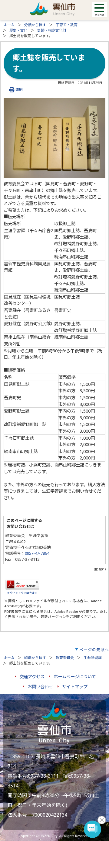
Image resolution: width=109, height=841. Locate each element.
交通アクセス (32, 676)
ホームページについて (75, 676)
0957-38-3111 (43, 776)
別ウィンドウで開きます (22, 593)
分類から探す (35, 24)
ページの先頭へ (94, 649)
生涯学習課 (93, 657)
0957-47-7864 (37, 553)
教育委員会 (65, 657)
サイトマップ (75, 686)
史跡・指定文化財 (51, 30)
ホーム (9, 24)
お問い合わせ (40, 686)
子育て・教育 (67, 24)
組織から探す (35, 657)
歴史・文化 (18, 30)
